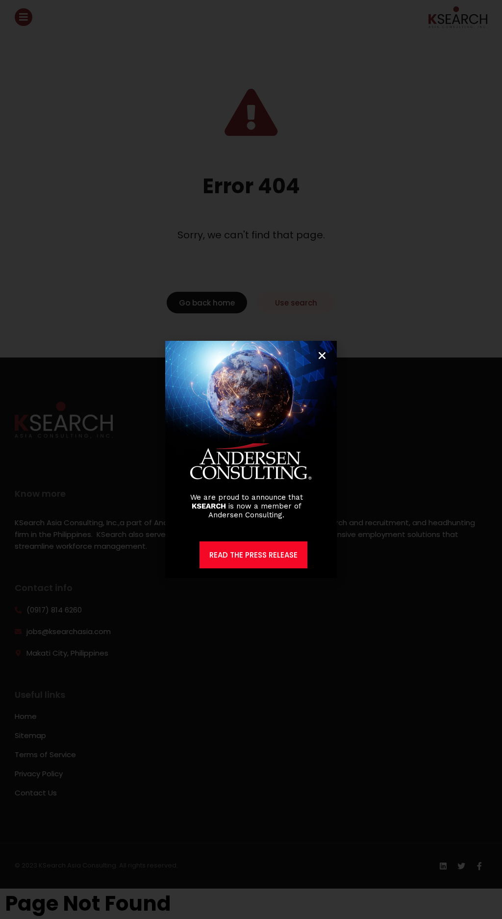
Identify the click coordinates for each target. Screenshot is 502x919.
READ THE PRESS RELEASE (253, 555)
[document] (251, 459)
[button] (322, 355)
